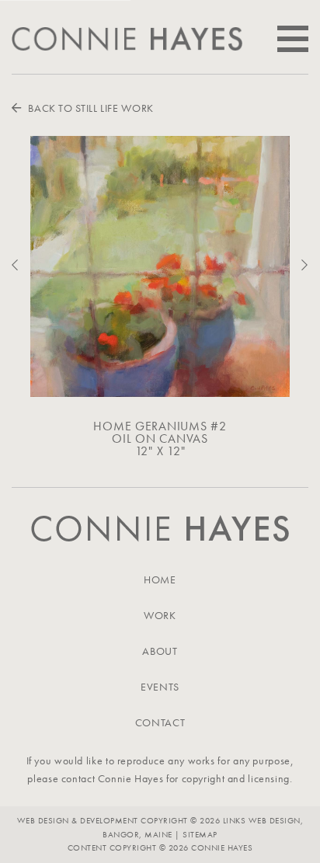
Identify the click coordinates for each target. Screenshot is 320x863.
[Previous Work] (21, 266)
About (159, 651)
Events (160, 686)
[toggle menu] (292, 39)
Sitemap (200, 834)
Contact (160, 722)
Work (160, 615)
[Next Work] (299, 266)
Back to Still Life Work (90, 108)
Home (160, 579)
